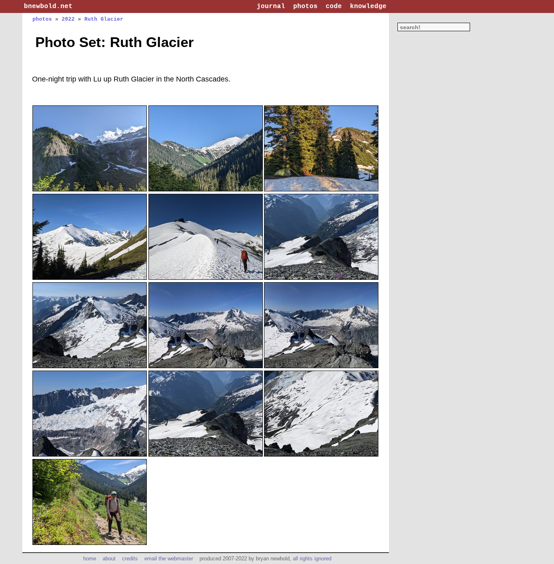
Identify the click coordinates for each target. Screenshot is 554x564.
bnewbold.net (48, 6)
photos (305, 6)
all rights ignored (312, 558)
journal (271, 6)
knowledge (368, 6)
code (334, 6)
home (89, 558)
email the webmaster (168, 558)
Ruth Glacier (103, 19)
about (109, 558)
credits (130, 558)
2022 (68, 19)
